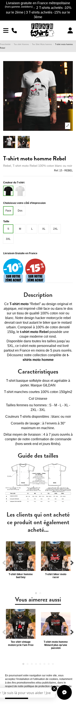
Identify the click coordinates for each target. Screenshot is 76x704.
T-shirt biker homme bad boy (21, 576)
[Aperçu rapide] (20, 569)
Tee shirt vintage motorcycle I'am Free (21, 643)
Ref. (56, 170)
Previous (4, 563)
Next (72, 563)
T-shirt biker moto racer (55, 576)
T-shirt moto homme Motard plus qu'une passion (56, 644)
